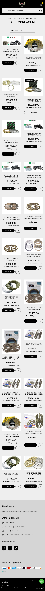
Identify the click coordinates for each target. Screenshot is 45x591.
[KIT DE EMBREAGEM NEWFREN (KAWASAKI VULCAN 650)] (18, 188)
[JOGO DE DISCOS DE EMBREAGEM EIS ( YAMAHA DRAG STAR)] (40, 321)
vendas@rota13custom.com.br (15, 531)
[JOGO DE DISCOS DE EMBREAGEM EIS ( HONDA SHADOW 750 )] (18, 370)
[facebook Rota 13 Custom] (10, 548)
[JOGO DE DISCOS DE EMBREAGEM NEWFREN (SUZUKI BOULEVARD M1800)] (18, 63)
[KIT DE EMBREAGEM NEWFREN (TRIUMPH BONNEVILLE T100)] (40, 189)
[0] (40, 5)
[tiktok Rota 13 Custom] (16, 548)
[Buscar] (40, 10)
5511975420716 (10, 523)
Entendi (40, 588)
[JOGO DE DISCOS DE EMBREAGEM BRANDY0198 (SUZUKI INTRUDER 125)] (40, 228)
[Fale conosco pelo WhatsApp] (41, 581)
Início (9, 18)
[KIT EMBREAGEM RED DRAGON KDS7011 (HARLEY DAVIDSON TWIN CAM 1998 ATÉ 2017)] (18, 108)
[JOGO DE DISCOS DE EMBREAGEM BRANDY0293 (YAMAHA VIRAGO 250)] (18, 272)
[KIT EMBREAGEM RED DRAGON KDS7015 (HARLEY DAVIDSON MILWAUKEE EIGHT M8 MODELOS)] (40, 268)
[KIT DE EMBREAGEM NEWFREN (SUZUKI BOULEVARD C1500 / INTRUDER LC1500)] (18, 154)
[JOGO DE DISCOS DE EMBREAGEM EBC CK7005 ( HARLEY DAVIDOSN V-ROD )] (40, 356)
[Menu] (4, 4)
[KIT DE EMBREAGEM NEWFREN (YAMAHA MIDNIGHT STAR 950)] (40, 146)
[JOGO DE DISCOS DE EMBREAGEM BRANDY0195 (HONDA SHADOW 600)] (18, 231)
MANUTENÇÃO (18, 18)
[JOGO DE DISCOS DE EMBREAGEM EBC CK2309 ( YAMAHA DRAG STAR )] (18, 405)
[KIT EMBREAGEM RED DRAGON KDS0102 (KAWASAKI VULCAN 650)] (18, 486)
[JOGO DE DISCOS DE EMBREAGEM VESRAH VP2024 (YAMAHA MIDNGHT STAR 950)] (18, 448)
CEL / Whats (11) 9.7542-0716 (14, 527)
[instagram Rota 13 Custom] (4, 548)
